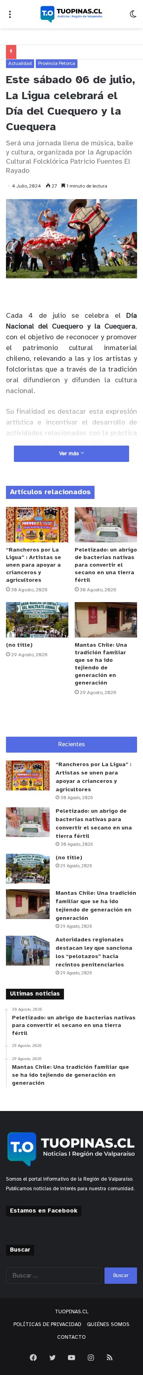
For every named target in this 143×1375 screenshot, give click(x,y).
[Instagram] (90, 1357)
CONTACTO (71, 1337)
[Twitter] (52, 1357)
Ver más (70, 454)
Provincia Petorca (56, 63)
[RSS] (109, 1357)
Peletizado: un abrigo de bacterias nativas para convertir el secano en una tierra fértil (106, 565)
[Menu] (10, 17)
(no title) (19, 645)
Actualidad (20, 63)
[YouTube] (71, 1357)
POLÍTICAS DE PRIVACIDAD (47, 1324)
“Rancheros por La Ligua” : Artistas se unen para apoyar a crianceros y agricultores (33, 565)
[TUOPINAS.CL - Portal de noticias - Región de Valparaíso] (71, 14)
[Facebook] (33, 1357)
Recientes (71, 744)
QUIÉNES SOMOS (108, 1324)
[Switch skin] (133, 17)
